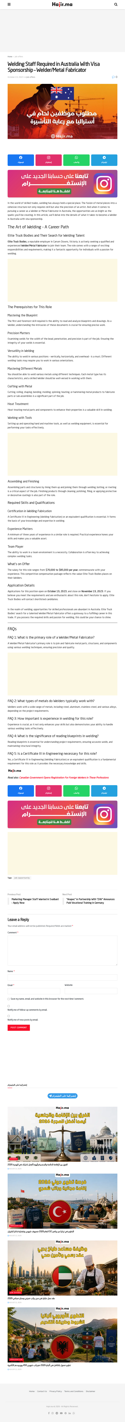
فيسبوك (21, 162)
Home (10, 57)
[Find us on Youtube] (61, 1413)
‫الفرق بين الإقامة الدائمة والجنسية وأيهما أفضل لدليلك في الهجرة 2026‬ (38, 1165)
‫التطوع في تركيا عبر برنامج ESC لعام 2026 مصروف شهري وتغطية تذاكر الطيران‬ (41, 1232)
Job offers (19, 57)
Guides (13, 1159)
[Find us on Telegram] (57, 1413)
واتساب (76, 162)
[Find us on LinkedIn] (70, 1413)
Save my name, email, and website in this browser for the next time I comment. (47, 999)
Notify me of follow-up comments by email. (27, 1010)
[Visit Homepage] (62, 5)
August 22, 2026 (15, 1169)
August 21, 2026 (15, 1302)
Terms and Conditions (73, 1391)
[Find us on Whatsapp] (74, 1413)
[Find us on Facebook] (49, 1413)
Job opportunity (22, 878)
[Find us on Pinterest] (65, 1413)
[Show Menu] (9, 4)
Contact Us (42, 1391)
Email (11, 985)
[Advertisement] (62, 30)
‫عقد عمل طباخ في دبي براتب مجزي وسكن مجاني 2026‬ (31, 1298)
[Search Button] (115, 4)
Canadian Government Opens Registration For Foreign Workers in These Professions (64, 778)
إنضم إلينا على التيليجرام (64, 1095)
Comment (13, 932)
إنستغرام (48, 162)
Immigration (16, 1226)
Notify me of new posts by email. (23, 1020)
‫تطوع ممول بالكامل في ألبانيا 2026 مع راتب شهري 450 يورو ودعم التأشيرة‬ (39, 1365)
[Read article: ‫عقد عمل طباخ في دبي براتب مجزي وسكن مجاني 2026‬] (62, 1268)
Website (69, 985)
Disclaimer (90, 1391)
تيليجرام (104, 162)
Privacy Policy (56, 1391)
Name (11, 971)
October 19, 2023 (15, 77)
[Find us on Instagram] (53, 1413)
